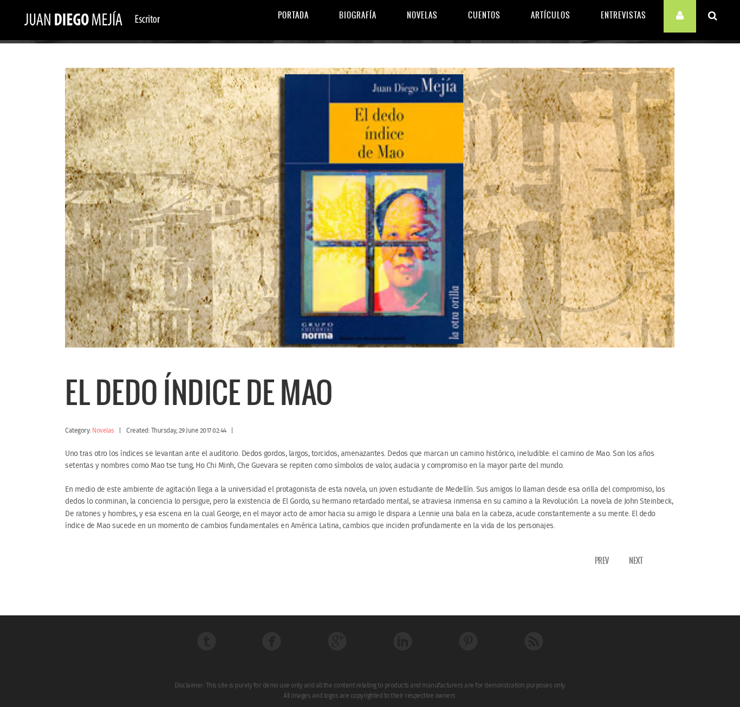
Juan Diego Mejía (92, 20)
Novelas (422, 15)
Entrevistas (623, 15)
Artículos (550, 15)
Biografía (358, 15)
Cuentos (484, 15)
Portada (293, 15)
